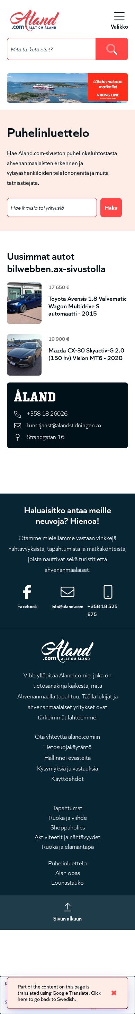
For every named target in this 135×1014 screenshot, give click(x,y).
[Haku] (112, 49)
